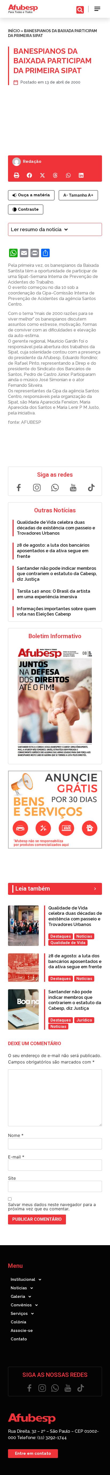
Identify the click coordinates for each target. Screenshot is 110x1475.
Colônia (18, 1322)
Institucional (23, 1279)
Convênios (21, 1305)
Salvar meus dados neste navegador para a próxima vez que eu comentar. (52, 1206)
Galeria (18, 1296)
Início (14, 31)
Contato (19, 1339)
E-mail (16, 1157)
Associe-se (22, 1330)
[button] (97, 9)
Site (12, 1178)
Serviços (19, 1313)
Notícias (19, 1288)
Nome (15, 1135)
